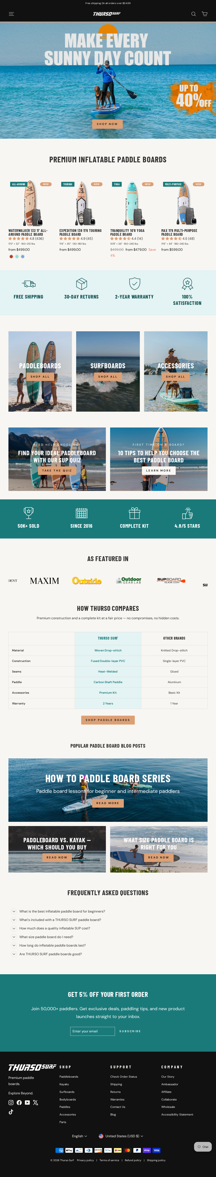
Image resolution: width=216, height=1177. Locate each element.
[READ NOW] (57, 849)
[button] (19, 238)
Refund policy (133, 1160)
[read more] (108, 790)
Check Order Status (123, 1076)
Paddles (64, 1107)
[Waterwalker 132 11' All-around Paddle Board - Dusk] (23, 257)
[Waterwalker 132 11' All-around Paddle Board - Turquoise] (17, 257)
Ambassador (169, 1084)
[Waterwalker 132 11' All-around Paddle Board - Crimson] (11, 257)
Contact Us (117, 1107)
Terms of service (109, 1160)
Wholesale (168, 1107)
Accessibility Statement (177, 1114)
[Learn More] (159, 459)
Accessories (67, 1114)
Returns (115, 1092)
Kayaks (64, 1084)
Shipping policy (156, 1160)
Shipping (116, 1084)
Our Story (167, 1076)
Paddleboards (68, 1076)
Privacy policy (85, 1160)
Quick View (31, 222)
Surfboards (66, 1092)
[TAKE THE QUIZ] (57, 459)
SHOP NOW (107, 124)
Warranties (117, 1099)
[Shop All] (40, 371)
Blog (113, 1114)
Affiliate (166, 1092)
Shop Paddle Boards (108, 720)
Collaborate (169, 1099)
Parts (62, 1122)
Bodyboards (67, 1099)
